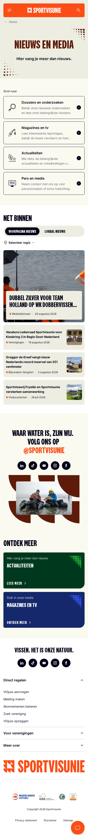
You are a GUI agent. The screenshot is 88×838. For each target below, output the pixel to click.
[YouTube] (44, 465)
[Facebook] (66, 465)
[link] (44, 692)
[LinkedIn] (22, 465)
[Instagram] (55, 465)
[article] (44, 570)
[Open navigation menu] (9, 10)
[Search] (78, 10)
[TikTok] (33, 465)
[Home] (44, 10)
